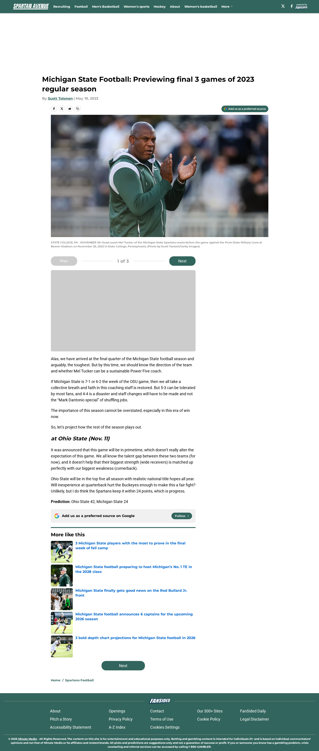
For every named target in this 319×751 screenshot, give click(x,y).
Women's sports (136, 7)
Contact (157, 711)
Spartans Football (79, 680)
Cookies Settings (165, 727)
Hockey (160, 7)
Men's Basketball (105, 7)
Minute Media (27, 738)
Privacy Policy (121, 719)
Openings (117, 711)
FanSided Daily (253, 711)
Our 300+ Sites (210, 711)
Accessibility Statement (70, 727)
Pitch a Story (61, 719)
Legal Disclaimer (254, 719)
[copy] (78, 109)
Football (81, 7)
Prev (64, 261)
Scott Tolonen (60, 98)
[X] (283, 6)
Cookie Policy (208, 719)
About (175, 7)
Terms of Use (161, 719)
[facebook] (292, 6)
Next (182, 261)
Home (56, 680)
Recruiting (61, 7)
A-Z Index (117, 727)
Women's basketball (200, 7)
